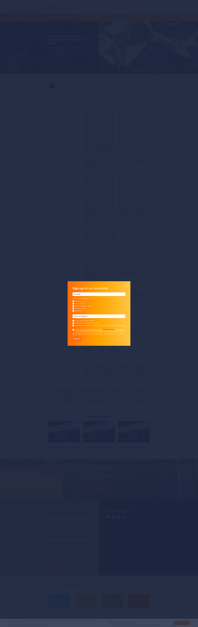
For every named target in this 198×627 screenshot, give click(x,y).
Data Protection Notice (109, 329)
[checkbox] (99, 307)
